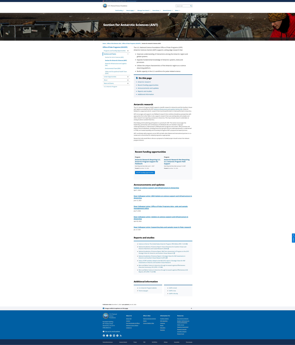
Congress (162, 323)
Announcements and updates (148, 88)
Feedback (293, 240)
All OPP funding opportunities (145, 172)
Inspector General (123, 342)
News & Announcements (149, 318)
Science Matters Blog (148, 323)
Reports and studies (145, 91)
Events (145, 321)
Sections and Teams (110, 54)
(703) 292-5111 (107, 327)
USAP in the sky (173, 293)
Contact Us (129, 327)
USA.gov (165, 342)
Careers (128, 321)
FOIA (144, 342)
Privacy (135, 342)
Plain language (189, 342)
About (105, 80)
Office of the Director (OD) (114, 43)
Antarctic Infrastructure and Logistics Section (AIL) (168, 109)
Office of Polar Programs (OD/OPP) (131, 43)
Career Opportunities (110, 77)
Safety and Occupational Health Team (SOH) (116, 72)
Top (292, 299)
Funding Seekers (164, 318)
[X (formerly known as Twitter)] (107, 335)
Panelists (162, 330)
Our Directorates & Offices (133, 323)
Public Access (180, 325)
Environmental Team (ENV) (113, 68)
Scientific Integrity (181, 331)
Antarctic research (144, 82)
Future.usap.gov (143, 291)
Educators (162, 327)
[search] (191, 6)
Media (161, 325)
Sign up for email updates (112, 331)
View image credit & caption (185, 39)
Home (104, 43)
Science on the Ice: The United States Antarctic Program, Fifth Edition (163, 244)
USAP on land (173, 288)
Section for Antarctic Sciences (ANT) (116, 60)
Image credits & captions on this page (116, 308)
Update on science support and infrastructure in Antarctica (156, 188)
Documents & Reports (182, 318)
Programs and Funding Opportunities (115, 51)
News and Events (109, 83)
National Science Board (132, 325)
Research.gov (180, 334)
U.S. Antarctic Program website (148, 288)
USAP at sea (172, 291)
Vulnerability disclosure (108, 342)
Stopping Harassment (182, 327)
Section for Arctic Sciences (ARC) (114, 57)
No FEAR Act (154, 342)
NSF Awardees (164, 321)
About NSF (129, 318)
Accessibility (176, 342)
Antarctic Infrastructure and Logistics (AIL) (116, 64)
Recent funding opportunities (148, 85)
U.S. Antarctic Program (110, 86)
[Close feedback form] (293, 235)
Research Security (181, 329)
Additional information (146, 94)
